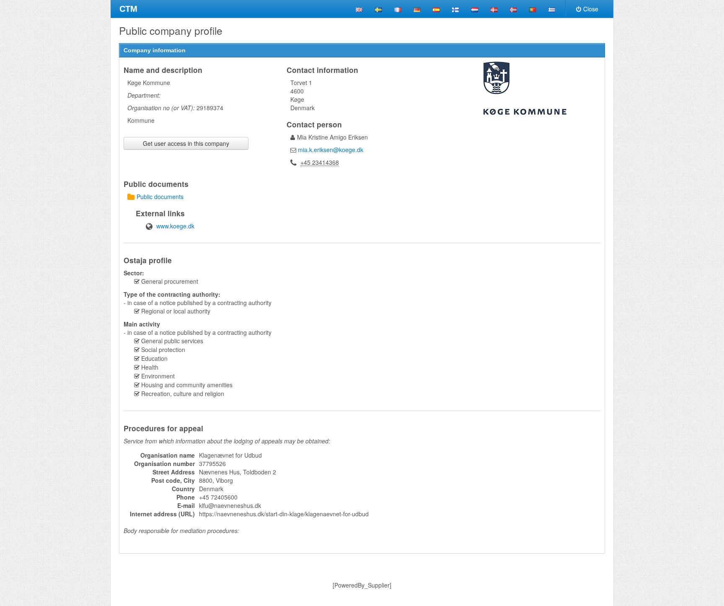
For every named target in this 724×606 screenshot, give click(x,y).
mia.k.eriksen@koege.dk (330, 149)
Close (590, 9)
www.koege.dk (175, 226)
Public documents (160, 196)
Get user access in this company (186, 143)
